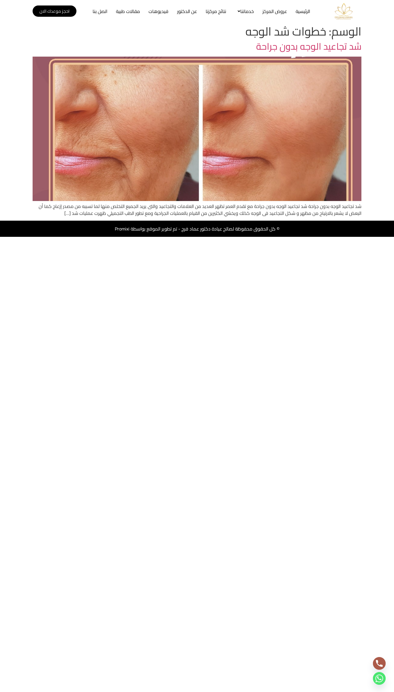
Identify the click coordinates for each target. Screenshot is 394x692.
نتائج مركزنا (216, 11)
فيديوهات (158, 11)
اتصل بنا (100, 11)
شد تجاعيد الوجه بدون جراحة (308, 46)
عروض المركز (274, 11)
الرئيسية (303, 11)
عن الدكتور (187, 11)
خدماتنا (247, 11)
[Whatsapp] (379, 678)
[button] (244, 11)
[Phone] (379, 663)
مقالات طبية (128, 11)
